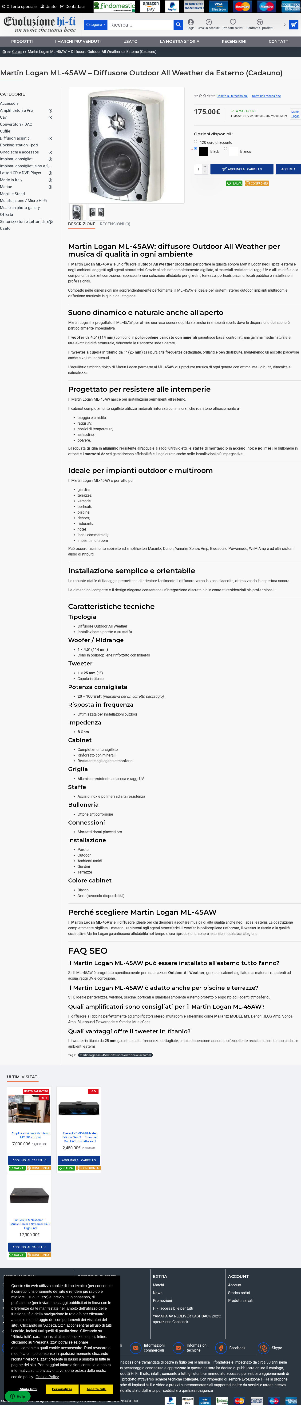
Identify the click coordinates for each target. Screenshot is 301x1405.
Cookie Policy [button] (47, 1377)
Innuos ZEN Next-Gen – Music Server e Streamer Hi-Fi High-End (30, 1224)
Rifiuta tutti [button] (28, 1389)
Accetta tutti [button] (96, 1389)
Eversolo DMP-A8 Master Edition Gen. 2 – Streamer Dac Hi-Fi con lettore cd (80, 1137)
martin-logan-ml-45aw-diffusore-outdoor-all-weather (115, 1055)
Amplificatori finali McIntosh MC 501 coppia (30, 1135)
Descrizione (81, 224)
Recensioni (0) (115, 224)
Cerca (17, 51)
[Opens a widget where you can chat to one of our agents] (18, 1397)
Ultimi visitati (23, 1077)
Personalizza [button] (62, 1389)
